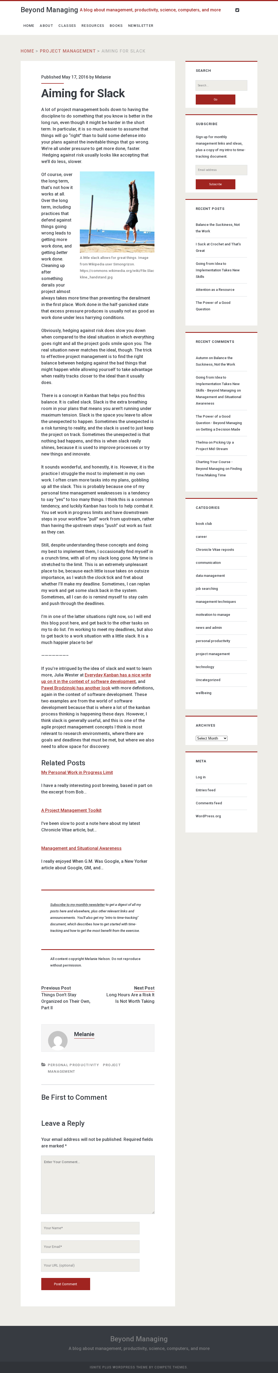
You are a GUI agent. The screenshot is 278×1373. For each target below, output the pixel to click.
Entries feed (206, 790)
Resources (93, 26)
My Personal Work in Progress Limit (77, 772)
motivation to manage (213, 615)
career (201, 537)
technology (205, 667)
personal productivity (73, 1065)
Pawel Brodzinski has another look (75, 688)
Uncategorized (208, 680)
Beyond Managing (49, 10)
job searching (207, 589)
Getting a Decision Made (220, 429)
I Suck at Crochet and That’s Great (218, 247)
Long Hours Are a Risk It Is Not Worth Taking (130, 998)
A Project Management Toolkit (71, 810)
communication (208, 563)
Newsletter (140, 26)
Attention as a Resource (215, 290)
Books (116, 26)
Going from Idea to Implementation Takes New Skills (218, 270)
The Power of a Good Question (213, 306)
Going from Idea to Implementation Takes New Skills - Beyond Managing (218, 383)
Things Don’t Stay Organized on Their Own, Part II (65, 1001)
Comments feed (209, 803)
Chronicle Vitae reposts (215, 550)
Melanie (103, 77)
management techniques (216, 602)
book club (204, 524)
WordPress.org (208, 816)
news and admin (209, 628)
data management (210, 576)
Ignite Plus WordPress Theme (119, 1367)
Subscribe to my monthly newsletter (77, 905)
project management (68, 51)
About (46, 26)
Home (28, 26)
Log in (201, 777)
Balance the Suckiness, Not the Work (218, 228)
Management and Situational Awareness (81, 848)
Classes (67, 26)
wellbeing (203, 693)
